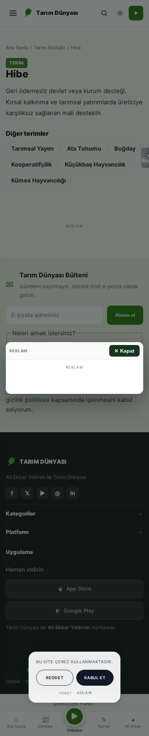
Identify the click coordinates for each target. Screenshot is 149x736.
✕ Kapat (124, 351)
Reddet (54, 677)
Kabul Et (94, 677)
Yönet (65, 693)
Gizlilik (84, 693)
